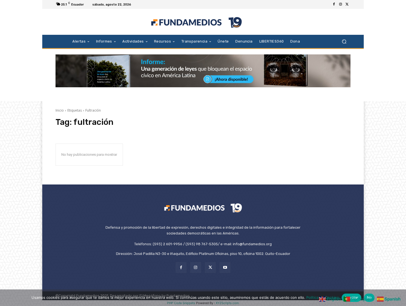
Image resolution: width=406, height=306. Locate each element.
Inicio (60, 110)
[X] (347, 4)
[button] (344, 41)
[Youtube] (225, 267)
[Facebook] (334, 4)
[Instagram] (340, 4)
